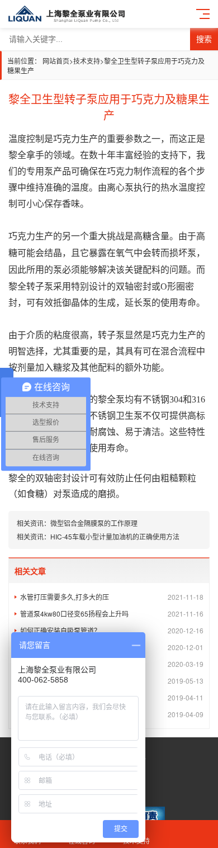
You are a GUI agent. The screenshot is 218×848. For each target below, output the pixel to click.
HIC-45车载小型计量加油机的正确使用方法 (114, 536)
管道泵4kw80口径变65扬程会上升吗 (111, 613)
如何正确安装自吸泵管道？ (111, 630)
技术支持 (86, 60)
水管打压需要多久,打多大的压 (111, 596)
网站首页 (55, 60)
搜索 (204, 39)
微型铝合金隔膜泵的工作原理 (94, 523)
